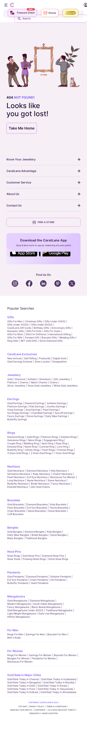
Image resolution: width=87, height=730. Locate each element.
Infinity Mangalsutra (18, 616)
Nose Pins (14, 551)
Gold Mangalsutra (17, 600)
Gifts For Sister (52, 331)
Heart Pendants (39, 583)
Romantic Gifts (15, 331)
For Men (12, 630)
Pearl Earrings (50, 409)
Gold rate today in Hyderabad (58, 679)
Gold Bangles (14, 531)
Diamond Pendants (37, 576)
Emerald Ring (14, 446)
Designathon (59, 361)
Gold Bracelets (15, 504)
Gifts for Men (14, 321)
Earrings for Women (40, 655)
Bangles (12, 527)
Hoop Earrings (15, 409)
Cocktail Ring (46, 446)
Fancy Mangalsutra (18, 607)
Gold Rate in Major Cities (24, 675)
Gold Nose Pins (31, 555)
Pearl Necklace (16, 477)
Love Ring (62, 446)
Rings (11, 432)
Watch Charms (39, 382)
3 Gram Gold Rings (17, 453)
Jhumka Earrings (55, 406)
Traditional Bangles (36, 538)
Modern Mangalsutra (19, 603)
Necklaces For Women (62, 477)
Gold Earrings (14, 403)
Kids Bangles (54, 531)
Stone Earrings (35, 416)
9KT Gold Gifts (29, 340)
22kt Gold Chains (40, 486)
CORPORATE (40, 710)
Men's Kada (14, 637)
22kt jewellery (61, 379)
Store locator (42, 361)
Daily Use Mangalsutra (51, 613)
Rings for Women (17, 655)
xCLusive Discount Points (61, 710)
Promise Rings (65, 449)
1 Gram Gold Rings (64, 453)
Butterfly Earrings (17, 419)
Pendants (13, 572)
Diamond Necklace (37, 470)
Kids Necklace (59, 470)
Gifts (10, 317)
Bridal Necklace (40, 483)
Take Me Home (22, 128)
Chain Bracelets (16, 510)
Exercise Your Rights (21, 710)
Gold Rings (33, 436)
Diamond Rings (15, 436)
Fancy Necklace (60, 483)
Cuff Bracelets (15, 514)
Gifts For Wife (14, 337)
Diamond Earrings (35, 403)
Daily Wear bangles (18, 534)
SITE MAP (22, 706)
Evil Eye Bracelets (37, 507)
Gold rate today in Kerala (52, 685)
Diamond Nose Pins (53, 555)
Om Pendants (58, 579)
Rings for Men (15, 634)
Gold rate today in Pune (21, 688)
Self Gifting (30, 358)
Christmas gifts (33, 321)
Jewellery (14, 375)
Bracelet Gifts (49, 337)
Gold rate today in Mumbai (58, 682)
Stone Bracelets (57, 510)
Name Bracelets (37, 510)
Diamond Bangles (35, 531)
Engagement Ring (54, 440)
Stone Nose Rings (58, 558)
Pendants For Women (44, 658)
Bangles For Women (18, 658)
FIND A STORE (46, 222)
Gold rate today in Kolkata (22, 692)
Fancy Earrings (15, 416)
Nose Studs (13, 558)
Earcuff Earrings (64, 412)
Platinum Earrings (17, 406)
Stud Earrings (32, 409)
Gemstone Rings (16, 440)
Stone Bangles (58, 534)
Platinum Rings (49, 436)
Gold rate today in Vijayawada (55, 688)
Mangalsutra (16, 596)
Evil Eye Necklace (37, 477)
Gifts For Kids (33, 331)
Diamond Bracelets (37, 504)
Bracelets (13, 500)
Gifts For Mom (15, 334)
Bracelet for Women (65, 655)
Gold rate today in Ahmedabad (58, 692)
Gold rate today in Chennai (23, 679)
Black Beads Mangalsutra (46, 607)
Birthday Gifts (41, 327)
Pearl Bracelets (15, 507)
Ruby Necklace (41, 473)
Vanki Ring (47, 443)
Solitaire (32, 379)
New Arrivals (14, 358)
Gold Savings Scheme (19, 361)
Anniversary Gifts (61, 327)
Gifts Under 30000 (18, 324)
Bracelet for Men (57, 634)
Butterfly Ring (15, 449)
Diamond (20, 379)
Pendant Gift (32, 337)
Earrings (13, 399)
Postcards (44, 358)
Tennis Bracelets (59, 507)
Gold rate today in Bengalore (24, 682)
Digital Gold (59, 358)
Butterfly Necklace (18, 483)
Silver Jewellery (16, 385)
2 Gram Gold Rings (41, 453)
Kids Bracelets (58, 504)
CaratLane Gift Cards (19, 327)
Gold (10, 379)
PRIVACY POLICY (36, 706)
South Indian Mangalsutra (47, 603)
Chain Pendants (39, 579)
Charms (24, 382)
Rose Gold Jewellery (39, 385)
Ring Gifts (12, 340)
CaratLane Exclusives (22, 354)
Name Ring (30, 446)
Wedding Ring (31, 443)
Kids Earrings (36, 406)
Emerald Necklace (17, 486)
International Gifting (59, 334)
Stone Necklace (57, 480)
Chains (53, 382)
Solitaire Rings (68, 436)
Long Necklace (15, 480)
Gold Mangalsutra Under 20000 (25, 610)
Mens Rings (34, 440)
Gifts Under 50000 (41, 324)
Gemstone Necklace (18, 473)
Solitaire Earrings (56, 403)
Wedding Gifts (67, 337)
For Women (15, 651)
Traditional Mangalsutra (59, 610)
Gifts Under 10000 (55, 321)
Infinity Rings (32, 449)
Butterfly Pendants (17, 583)
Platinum (12, 382)
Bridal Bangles (40, 534)
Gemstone (45, 379)
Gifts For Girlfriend (35, 334)
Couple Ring (14, 443)
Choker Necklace (62, 473)
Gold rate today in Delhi (21, 685)
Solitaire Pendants (60, 576)
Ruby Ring (61, 443)
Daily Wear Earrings (56, 416)
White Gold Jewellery (66, 385)
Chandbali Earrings (41, 412)
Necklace (13, 466)
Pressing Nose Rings (34, 558)
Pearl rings (48, 449)
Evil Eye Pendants (17, 579)
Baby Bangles (15, 538)
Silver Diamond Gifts (51, 340)
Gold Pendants (15, 576)
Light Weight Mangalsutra (21, 613)
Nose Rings (13, 555)
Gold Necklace (15, 470)
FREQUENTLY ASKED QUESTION (43, 713)
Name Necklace (36, 480)
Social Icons (25, 257)
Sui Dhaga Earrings (18, 412)
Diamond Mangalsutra (42, 600)
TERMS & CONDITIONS (56, 706)
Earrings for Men (35, 634)
